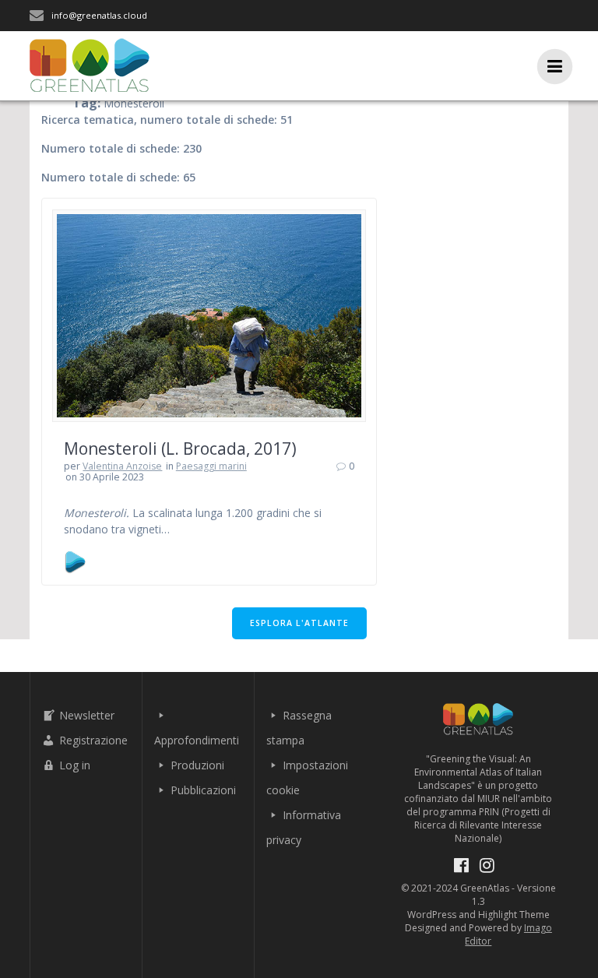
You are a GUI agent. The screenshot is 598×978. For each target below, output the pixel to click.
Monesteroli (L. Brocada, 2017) (180, 448)
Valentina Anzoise (122, 466)
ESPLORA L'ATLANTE (299, 622)
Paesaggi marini (211, 466)
